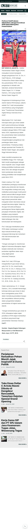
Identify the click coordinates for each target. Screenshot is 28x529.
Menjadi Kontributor (23, 1)
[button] (25, 29)
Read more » (23, 378)
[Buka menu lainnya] (25, 10)
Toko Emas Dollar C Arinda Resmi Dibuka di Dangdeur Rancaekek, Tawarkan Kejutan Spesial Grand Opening (12, 392)
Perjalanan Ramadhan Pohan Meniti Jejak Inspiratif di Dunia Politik (11, 359)
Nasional (13, 10)
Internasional (21, 10)
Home (2, 10)
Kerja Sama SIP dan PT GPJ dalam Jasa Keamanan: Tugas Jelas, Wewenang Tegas (11, 425)
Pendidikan (6, 339)
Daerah (8, 10)
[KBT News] (9, 5)
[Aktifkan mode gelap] (25, 526)
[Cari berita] (25, 5)
